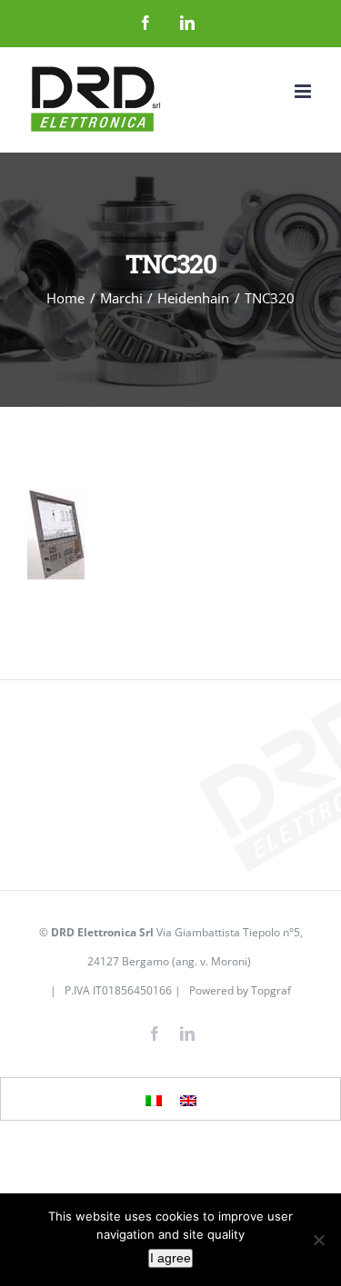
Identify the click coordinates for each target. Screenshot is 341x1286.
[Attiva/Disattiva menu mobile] (304, 91)
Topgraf (271, 990)
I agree (170, 1258)
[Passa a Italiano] (153, 1100)
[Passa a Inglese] (188, 1100)
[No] (318, 1240)
